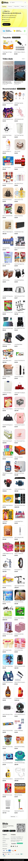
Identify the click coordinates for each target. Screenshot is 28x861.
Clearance (23, 6)
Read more (5, 24)
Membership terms (6, 838)
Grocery (10, 6)
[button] (8, 47)
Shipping (4, 840)
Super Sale (16, 6)
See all (23, 58)
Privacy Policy (5, 844)
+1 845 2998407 (19, 838)
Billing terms (5, 846)
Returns (4, 842)
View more (13, 816)
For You (4, 6)
